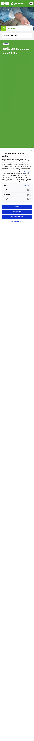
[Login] (7, 3)
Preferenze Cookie (17, 221)
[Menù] (31, 3)
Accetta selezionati (17, 216)
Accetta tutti (17, 211)
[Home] (3, 3)
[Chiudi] (32, 150)
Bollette (14, 35)
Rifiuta (17, 206)
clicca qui (27, 172)
